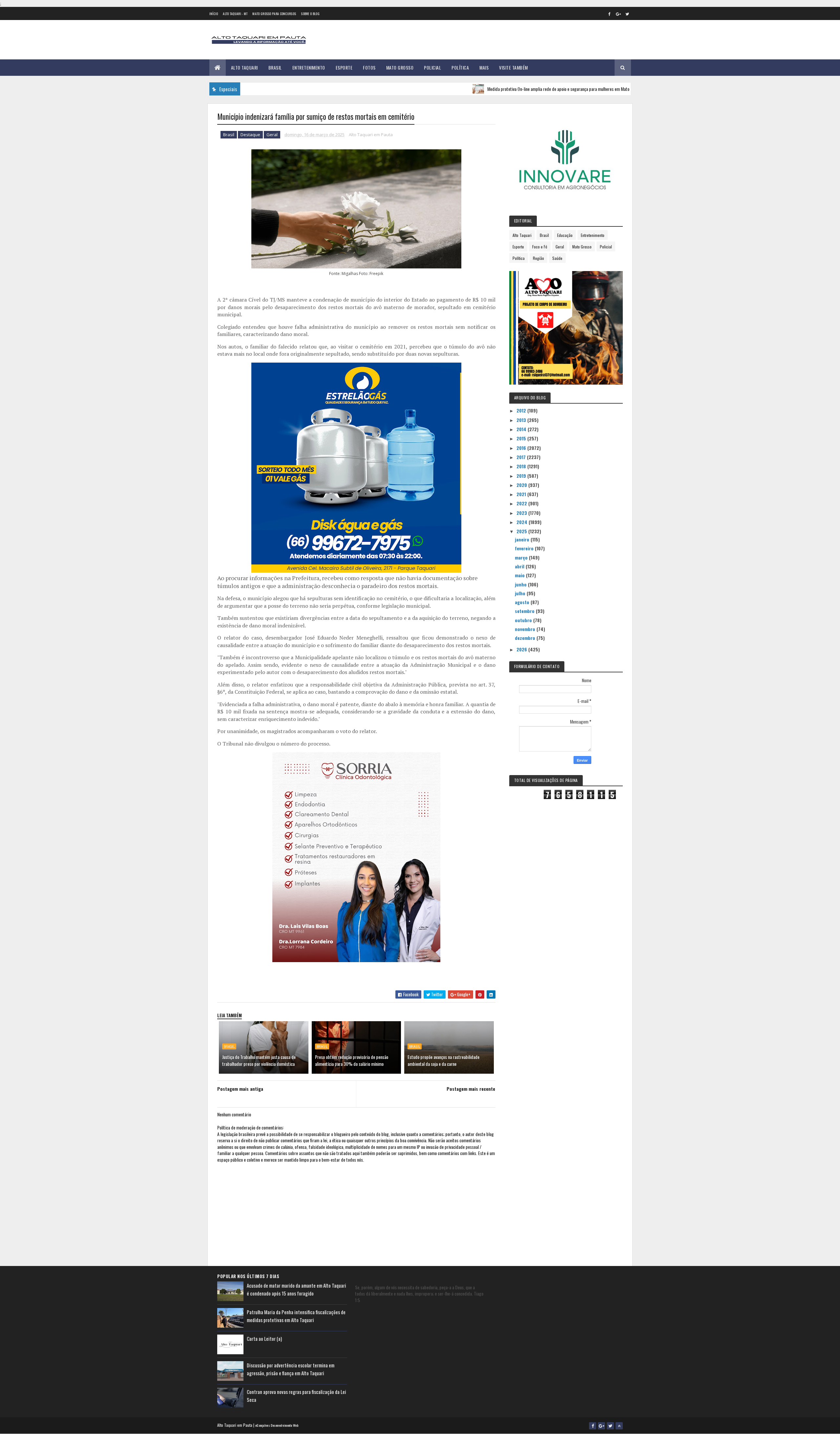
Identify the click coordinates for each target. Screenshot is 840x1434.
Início (213, 13)
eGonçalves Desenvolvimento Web (276, 1425)
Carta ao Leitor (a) (264, 1338)
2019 (521, 475)
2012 (521, 410)
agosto (523, 602)
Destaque (250, 134)
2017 (521, 456)
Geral (272, 134)
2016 (521, 447)
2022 (522, 503)
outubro (524, 620)
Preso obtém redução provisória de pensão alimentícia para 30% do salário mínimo (351, 1060)
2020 (522, 484)
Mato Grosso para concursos (274, 13)
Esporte (344, 67)
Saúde (557, 258)
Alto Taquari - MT (235, 13)
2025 (522, 531)
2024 (522, 521)
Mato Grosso (400, 67)
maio (520, 575)
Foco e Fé (539, 246)
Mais (484, 67)
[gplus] (618, 13)
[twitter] (627, 13)
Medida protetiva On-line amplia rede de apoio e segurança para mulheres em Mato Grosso (521, 88)
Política (460, 67)
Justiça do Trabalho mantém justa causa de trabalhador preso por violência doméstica (259, 1060)
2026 (522, 649)
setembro (525, 610)
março (522, 557)
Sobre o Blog (310, 13)
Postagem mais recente (471, 1088)
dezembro (525, 637)
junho (521, 584)
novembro (525, 628)
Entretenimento (308, 67)
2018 (521, 466)
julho (521, 593)
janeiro (523, 539)
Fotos (369, 67)
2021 (521, 494)
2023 (522, 512)
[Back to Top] (619, 1425)
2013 (521, 419)
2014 (522, 429)
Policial (432, 67)
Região (538, 258)
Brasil (275, 67)
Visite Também (513, 67)
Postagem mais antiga (240, 1088)
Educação (565, 235)
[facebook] (609, 13)
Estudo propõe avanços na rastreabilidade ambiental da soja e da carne (443, 1060)
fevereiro (525, 548)
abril (520, 566)
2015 (521, 438)
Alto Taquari (244, 67)
